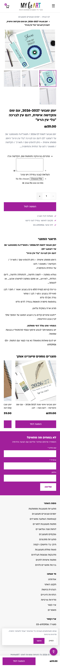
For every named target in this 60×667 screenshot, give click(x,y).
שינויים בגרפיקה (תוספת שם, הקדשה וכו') (29, 156)
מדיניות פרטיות (48, 599)
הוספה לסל (30, 206)
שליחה (48, 486)
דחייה (51, 641)
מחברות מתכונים (47, 539)
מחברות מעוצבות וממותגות (42, 508)
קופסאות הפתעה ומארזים (43, 519)
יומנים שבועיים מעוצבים (29, 17)
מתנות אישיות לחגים (46, 559)
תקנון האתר (50, 584)
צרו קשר (52, 604)
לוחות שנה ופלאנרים (46, 529)
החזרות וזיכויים (48, 594)
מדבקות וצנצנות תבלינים (43, 554)
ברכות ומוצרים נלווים (45, 565)
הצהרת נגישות (49, 589)
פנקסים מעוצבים (47, 534)
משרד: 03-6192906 (46, 624)
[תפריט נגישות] (53, 652)
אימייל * (52, 460)
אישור (38, 641)
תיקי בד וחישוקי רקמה (44, 544)
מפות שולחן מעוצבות (45, 549)
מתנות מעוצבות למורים (44, 524)
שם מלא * (52, 448)
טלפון (54, 472)
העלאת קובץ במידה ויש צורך (35, 174)
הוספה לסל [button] (36, 424)
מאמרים (52, 610)
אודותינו (52, 579)
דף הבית (46, 17)
